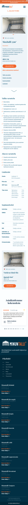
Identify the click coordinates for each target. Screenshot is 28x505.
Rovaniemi (5, 45)
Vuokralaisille (9, 374)
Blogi (7, 371)
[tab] (5, 329)
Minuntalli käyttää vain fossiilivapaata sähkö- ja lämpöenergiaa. (14, 2)
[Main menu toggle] (24, 7)
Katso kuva (14, 185)
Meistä (7, 369)
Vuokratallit (8, 364)
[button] (4, 25)
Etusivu (7, 362)
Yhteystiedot (9, 376)
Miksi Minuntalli (9, 367)
